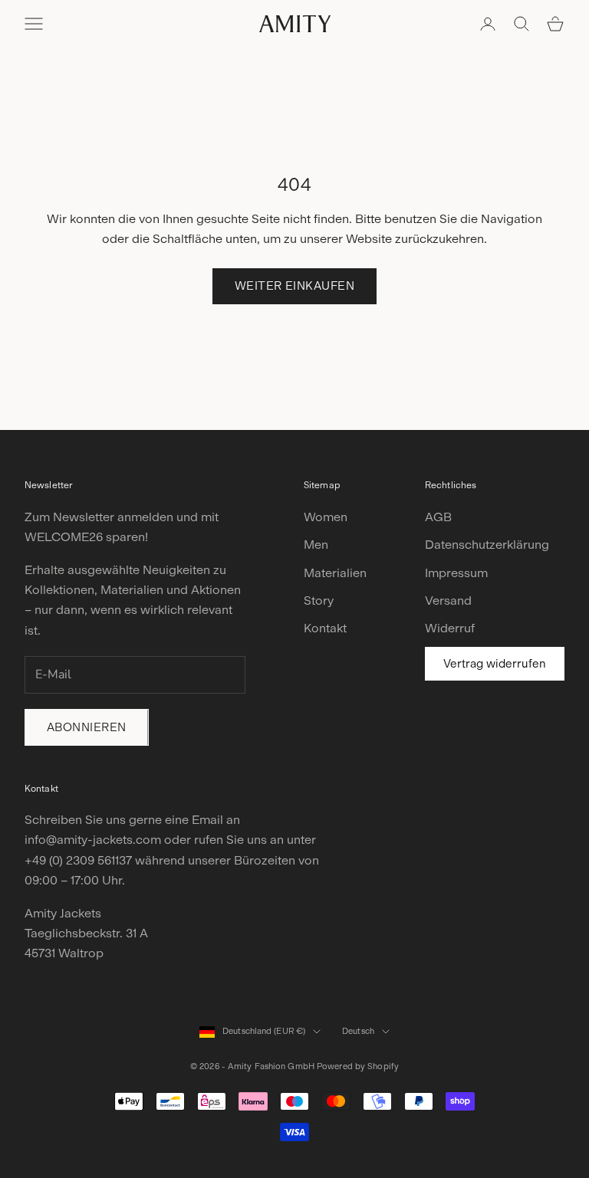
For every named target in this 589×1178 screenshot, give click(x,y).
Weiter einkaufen (294, 286)
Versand (448, 600)
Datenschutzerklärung (487, 544)
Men (316, 544)
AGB (438, 517)
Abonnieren (87, 727)
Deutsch (358, 1031)
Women (325, 517)
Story (319, 600)
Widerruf (450, 628)
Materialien (335, 573)
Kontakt (325, 628)
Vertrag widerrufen (494, 664)
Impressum (456, 573)
